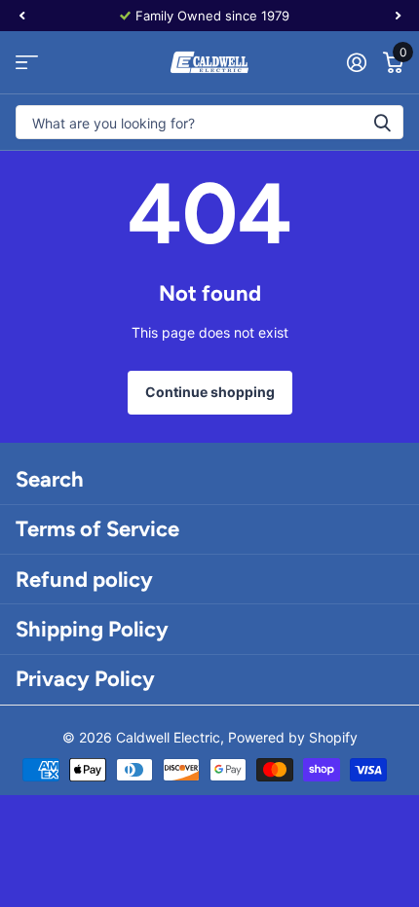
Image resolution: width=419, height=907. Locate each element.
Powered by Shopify (293, 737)
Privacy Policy (85, 679)
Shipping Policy (92, 629)
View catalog (27, 62)
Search (50, 479)
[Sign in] (356, 62)
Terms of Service (97, 529)
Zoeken (382, 122)
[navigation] (21, 15)
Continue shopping (210, 391)
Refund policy (84, 579)
